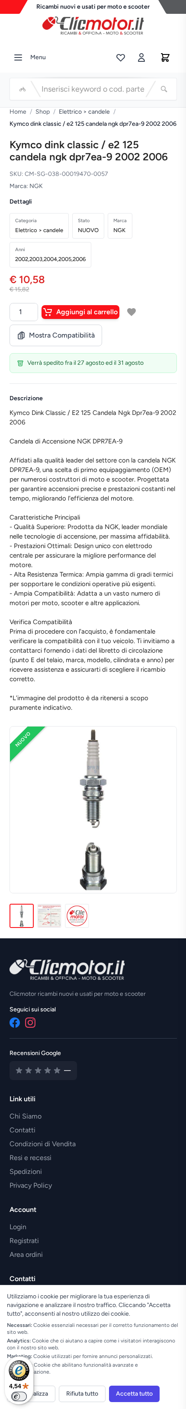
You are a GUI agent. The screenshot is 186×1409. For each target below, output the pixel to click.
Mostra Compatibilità (62, 335)
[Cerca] (164, 89)
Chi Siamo (26, 1116)
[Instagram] (30, 1022)
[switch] (19, 1396)
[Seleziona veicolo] (22, 89)
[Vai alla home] (93, 23)
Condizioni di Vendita (43, 1144)
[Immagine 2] (49, 916)
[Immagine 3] (77, 916)
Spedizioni (26, 1171)
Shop (42, 111)
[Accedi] (141, 57)
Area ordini (26, 1254)
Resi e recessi (30, 1158)
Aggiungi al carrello (87, 312)
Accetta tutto (134, 1393)
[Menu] (18, 57)
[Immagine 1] (22, 916)
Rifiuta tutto (82, 1393)
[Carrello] (165, 57)
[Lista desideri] (120, 57)
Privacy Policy (31, 1185)
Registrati (24, 1241)
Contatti (22, 1130)
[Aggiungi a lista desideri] (131, 312)
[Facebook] (15, 1022)
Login (18, 1227)
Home (18, 111)
